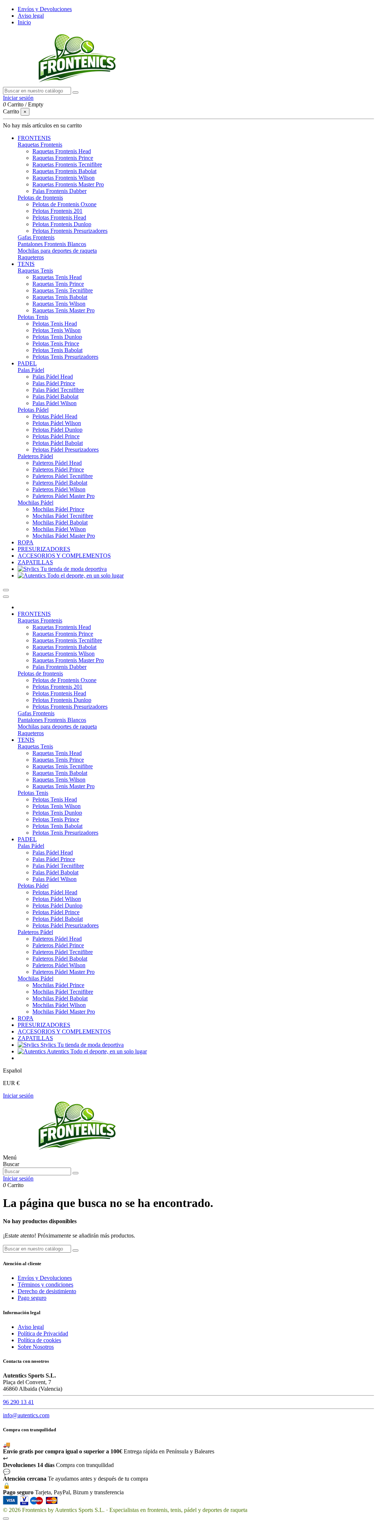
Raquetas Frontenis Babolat (64, 171)
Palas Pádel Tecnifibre (58, 390)
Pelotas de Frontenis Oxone (64, 204)
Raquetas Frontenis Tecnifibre (67, 164)
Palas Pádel (31, 370)
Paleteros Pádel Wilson (58, 489)
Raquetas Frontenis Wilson (63, 178)
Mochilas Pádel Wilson (59, 529)
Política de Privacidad (43, 1333)
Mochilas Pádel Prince (58, 509)
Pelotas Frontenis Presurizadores (70, 231)
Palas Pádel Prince (53, 383)
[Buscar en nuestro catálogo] (75, 92)
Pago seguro (32, 1298)
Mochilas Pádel (35, 502)
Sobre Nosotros (36, 1347)
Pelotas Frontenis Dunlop (61, 224)
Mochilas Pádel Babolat (60, 522)
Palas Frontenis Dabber (59, 191)
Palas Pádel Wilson (54, 403)
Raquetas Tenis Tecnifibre (62, 290)
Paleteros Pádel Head (57, 463)
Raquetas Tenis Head (57, 277)
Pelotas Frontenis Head (59, 217)
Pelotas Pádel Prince (56, 436)
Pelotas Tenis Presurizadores (65, 357)
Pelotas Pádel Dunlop (57, 430)
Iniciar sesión (18, 1095)
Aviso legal (31, 16)
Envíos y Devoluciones (45, 9)
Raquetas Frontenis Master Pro (68, 184)
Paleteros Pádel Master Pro (63, 496)
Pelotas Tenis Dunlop (57, 337)
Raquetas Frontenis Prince (62, 158)
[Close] (6, 597)
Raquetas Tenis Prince (58, 284)
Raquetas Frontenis (40, 144)
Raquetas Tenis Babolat (59, 297)
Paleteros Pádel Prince (58, 469)
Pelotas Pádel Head (54, 416)
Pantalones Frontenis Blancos (52, 244)
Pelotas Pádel (33, 410)
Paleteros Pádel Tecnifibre (62, 476)
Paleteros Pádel (35, 456)
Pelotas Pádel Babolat (57, 443)
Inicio (24, 22)
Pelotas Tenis (33, 317)
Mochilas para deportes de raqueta (57, 251)
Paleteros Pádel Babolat (59, 483)
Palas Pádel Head (52, 376)
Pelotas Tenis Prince (55, 343)
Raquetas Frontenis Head (61, 151)
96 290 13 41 (18, 1402)
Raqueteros (31, 257)
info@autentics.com (26, 1415)
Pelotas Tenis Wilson (56, 330)
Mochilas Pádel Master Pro (63, 536)
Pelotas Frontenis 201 (57, 211)
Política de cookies (39, 1340)
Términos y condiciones (45, 1284)
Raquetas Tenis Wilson (58, 304)
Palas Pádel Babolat (55, 396)
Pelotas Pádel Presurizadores (65, 449)
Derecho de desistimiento (47, 1291)
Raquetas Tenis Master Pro (63, 310)
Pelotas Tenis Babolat (57, 350)
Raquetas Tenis (35, 270)
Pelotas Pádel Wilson (56, 423)
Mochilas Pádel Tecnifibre (62, 516)
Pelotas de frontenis (40, 197)
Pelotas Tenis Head (54, 323)
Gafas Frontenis (36, 237)
